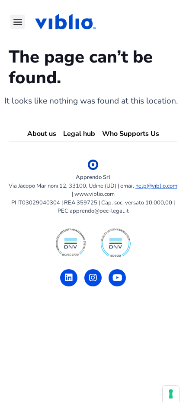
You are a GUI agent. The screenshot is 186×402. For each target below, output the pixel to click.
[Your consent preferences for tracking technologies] (171, 394)
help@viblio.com (156, 186)
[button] (17, 22)
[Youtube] (117, 277)
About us (41, 133)
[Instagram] (93, 277)
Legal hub (79, 133)
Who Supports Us (130, 133)
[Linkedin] (68, 277)
